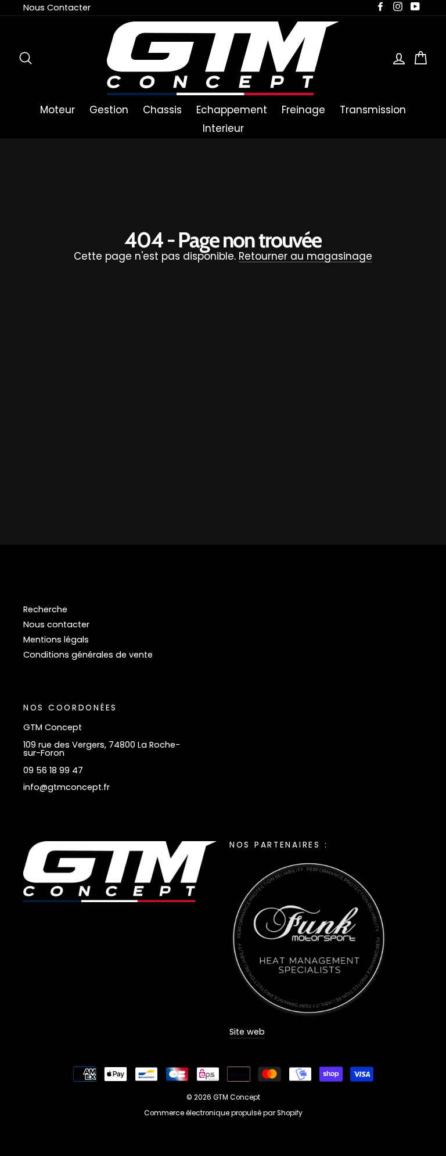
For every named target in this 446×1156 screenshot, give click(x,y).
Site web (247, 1031)
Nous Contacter (57, 7)
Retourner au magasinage (305, 257)
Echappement (231, 110)
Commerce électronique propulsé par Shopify (223, 1113)
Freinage (303, 110)
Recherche (45, 609)
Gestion (108, 110)
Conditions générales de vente (88, 654)
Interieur (223, 128)
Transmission (373, 110)
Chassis (162, 110)
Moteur (57, 110)
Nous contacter (56, 624)
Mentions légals (56, 639)
